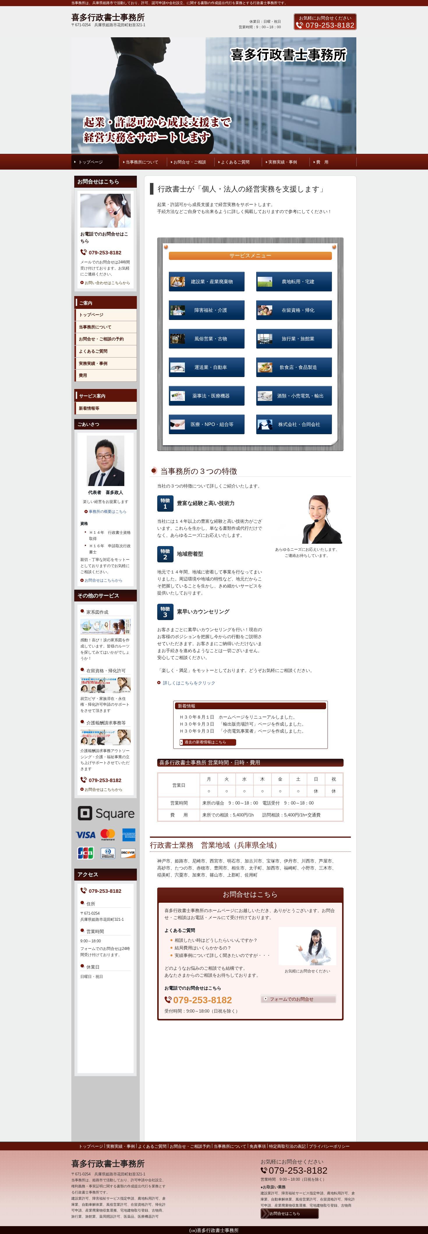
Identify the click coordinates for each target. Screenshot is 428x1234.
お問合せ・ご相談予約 (190, 1146)
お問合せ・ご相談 (190, 162)
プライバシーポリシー (329, 1146)
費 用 (322, 162)
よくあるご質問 (235, 162)
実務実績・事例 (282, 162)
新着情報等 (89, 408)
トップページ (90, 162)
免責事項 (258, 1146)
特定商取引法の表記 (287, 1146)
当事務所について (142, 162)
